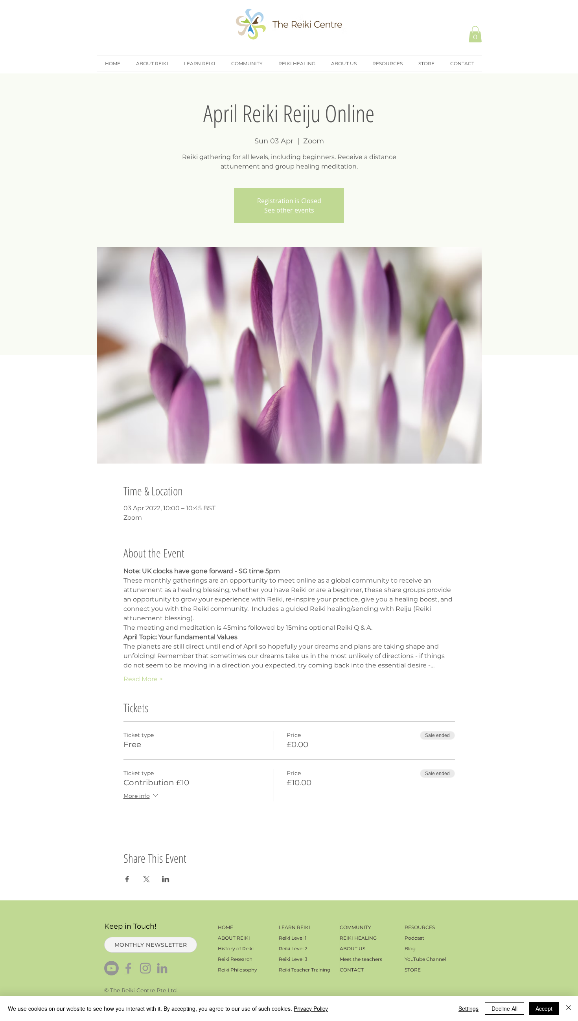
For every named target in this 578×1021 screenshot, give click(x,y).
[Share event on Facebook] (127, 879)
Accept (544, 1008)
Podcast (414, 938)
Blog (410, 948)
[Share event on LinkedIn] (165, 879)
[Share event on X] (146, 879)
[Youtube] (111, 968)
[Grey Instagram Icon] (145, 968)
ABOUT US (352, 948)
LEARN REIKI (294, 927)
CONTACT (352, 970)
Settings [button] (468, 1008)
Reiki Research (235, 959)
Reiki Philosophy (237, 970)
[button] (475, 34)
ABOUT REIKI (234, 938)
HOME (225, 927)
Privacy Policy (311, 1008)
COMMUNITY (355, 927)
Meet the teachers (361, 959)
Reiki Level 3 (293, 959)
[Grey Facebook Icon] (128, 968)
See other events (289, 210)
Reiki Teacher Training (304, 970)
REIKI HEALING (358, 938)
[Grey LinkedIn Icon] (162, 968)
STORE (413, 970)
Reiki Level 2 (293, 948)
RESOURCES (420, 927)
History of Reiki (236, 948)
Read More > (143, 679)
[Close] (568, 1008)
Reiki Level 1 (292, 938)
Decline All (504, 1008)
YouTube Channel (425, 959)
